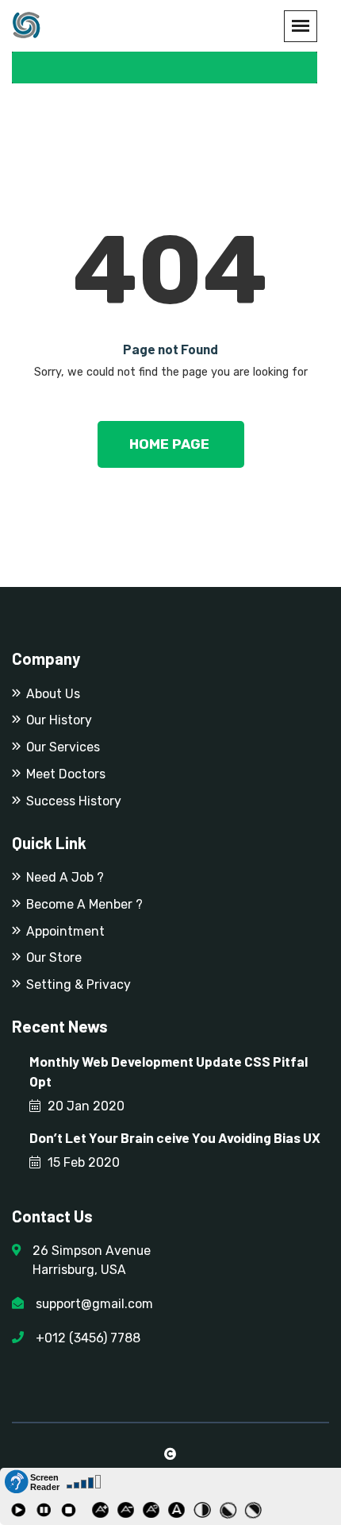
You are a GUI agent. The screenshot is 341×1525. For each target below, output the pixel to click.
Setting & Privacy (78, 984)
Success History (73, 801)
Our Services (63, 747)
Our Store (54, 957)
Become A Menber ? (84, 904)
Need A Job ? (65, 877)
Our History (59, 720)
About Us (53, 693)
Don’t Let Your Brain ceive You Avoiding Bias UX (174, 1137)
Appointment (65, 931)
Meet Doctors (65, 774)
